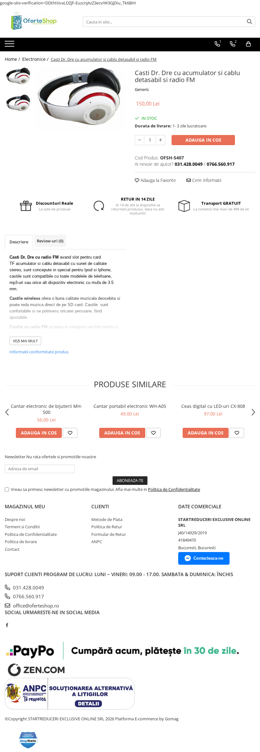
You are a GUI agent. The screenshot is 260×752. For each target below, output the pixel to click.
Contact (12, 549)
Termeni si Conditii (22, 527)
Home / (13, 59)
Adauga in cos (203, 140)
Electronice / (36, 59)
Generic (142, 89)
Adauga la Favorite (157, 180)
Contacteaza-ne (208, 558)
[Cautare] (249, 21)
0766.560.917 (28, 596)
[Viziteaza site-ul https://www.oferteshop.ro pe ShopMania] (28, 740)
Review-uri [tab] (50, 241)
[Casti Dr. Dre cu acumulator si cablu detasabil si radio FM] (80, 99)
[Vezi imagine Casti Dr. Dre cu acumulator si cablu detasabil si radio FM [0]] (18, 76)
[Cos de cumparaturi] (248, 44)
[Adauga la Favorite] (70, 433)
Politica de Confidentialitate (174, 489)
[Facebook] (7, 625)
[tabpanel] (80, 99)
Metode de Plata (106, 519)
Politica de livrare (21, 541)
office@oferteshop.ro (35, 605)
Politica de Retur (106, 527)
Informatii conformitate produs (39, 352)
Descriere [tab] (19, 242)
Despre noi (15, 519)
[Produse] (10, 45)
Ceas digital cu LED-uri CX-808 (213, 406)
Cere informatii (206, 180)
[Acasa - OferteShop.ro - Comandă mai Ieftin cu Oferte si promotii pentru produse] (36, 22)
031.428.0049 (28, 587)
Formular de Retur (108, 534)
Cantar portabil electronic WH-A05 (130, 406)
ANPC (96, 541)
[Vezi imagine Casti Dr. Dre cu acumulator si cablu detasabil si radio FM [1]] (18, 103)
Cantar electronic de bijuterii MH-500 (46, 409)
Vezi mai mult (25, 340)
